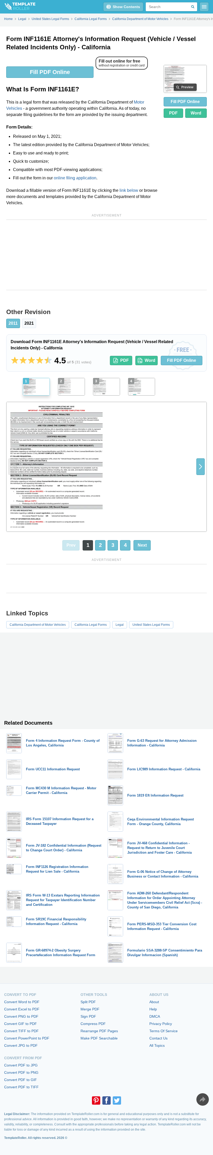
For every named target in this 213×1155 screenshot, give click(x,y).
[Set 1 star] (15, 360)
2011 (13, 323)
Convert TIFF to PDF (21, 1031)
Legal (120, 625)
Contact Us (158, 1038)
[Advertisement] (106, 254)
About (154, 1002)
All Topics (157, 1045)
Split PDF (88, 1002)
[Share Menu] (202, 1099)
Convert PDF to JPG (21, 1065)
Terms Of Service (163, 1031)
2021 (29, 323)
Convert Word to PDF (21, 1002)
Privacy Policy (160, 1024)
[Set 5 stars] (48, 360)
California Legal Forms (91, 625)
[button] (200, 467)
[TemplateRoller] (17, 7)
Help (153, 1009)
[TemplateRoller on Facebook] (106, 1100)
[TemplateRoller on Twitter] (117, 1100)
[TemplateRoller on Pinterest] (96, 1100)
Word (196, 113)
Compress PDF (93, 1024)
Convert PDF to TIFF (21, 1087)
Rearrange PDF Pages (99, 1031)
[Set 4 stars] (40, 360)
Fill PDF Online (50, 72)
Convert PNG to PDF (21, 1016)
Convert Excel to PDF (21, 1009)
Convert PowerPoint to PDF (26, 1038)
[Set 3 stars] (31, 360)
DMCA (154, 1016)
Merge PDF (90, 1009)
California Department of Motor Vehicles (38, 625)
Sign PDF (88, 1016)
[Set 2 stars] (23, 360)
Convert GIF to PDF (20, 1024)
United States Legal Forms (151, 625)
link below (128, 190)
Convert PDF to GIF (20, 1080)
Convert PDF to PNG (21, 1072)
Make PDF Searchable (99, 1038)
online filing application (75, 178)
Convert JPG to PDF (21, 1045)
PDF (173, 113)
